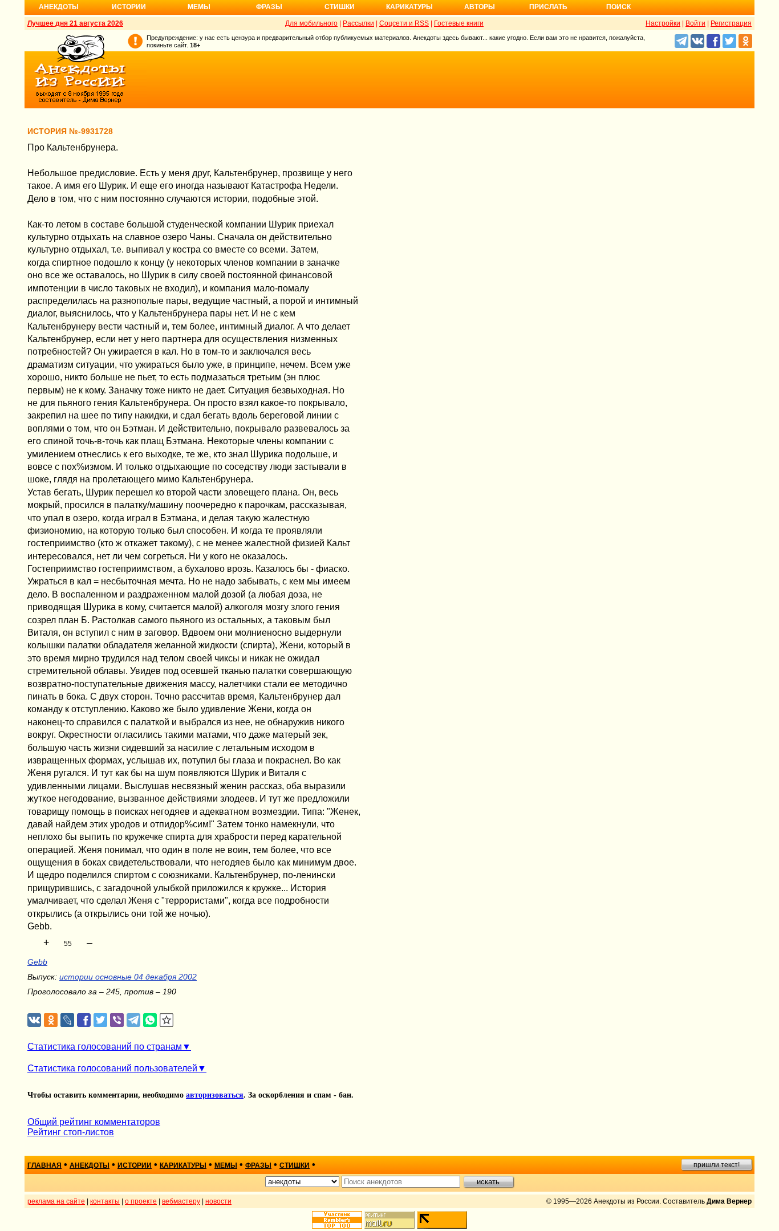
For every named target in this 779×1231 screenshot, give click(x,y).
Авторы (479, 7)
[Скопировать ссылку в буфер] (167, 1020)
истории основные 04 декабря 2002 (128, 976)
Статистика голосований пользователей (112, 1068)
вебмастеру (181, 1201)
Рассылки (358, 23)
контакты (105, 1201)
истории (134, 1165)
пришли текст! (716, 1165)
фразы (258, 1165)
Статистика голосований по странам (104, 1046)
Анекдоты (59, 7)
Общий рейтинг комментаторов (93, 1122)
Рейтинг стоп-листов (70, 1132)
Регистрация (731, 23)
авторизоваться (215, 1095)
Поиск (618, 7)
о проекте (141, 1201)
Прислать (548, 7)
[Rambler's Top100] (337, 1220)
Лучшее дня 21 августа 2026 (75, 23)
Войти (695, 23)
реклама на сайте (56, 1201)
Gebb (37, 961)
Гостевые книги (459, 23)
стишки (294, 1165)
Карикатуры (409, 7)
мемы (225, 1165)
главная (44, 1165)
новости (218, 1201)
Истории (129, 7)
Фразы (269, 7)
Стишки (339, 7)
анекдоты (89, 1165)
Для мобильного (311, 23)
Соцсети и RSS (404, 23)
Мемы (199, 7)
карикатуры (183, 1165)
